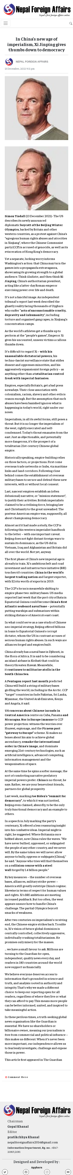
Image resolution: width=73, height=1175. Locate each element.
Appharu (36, 1167)
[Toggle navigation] (5, 23)
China (41, 780)
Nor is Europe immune (37, 719)
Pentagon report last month (27, 681)
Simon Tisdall (15, 216)
